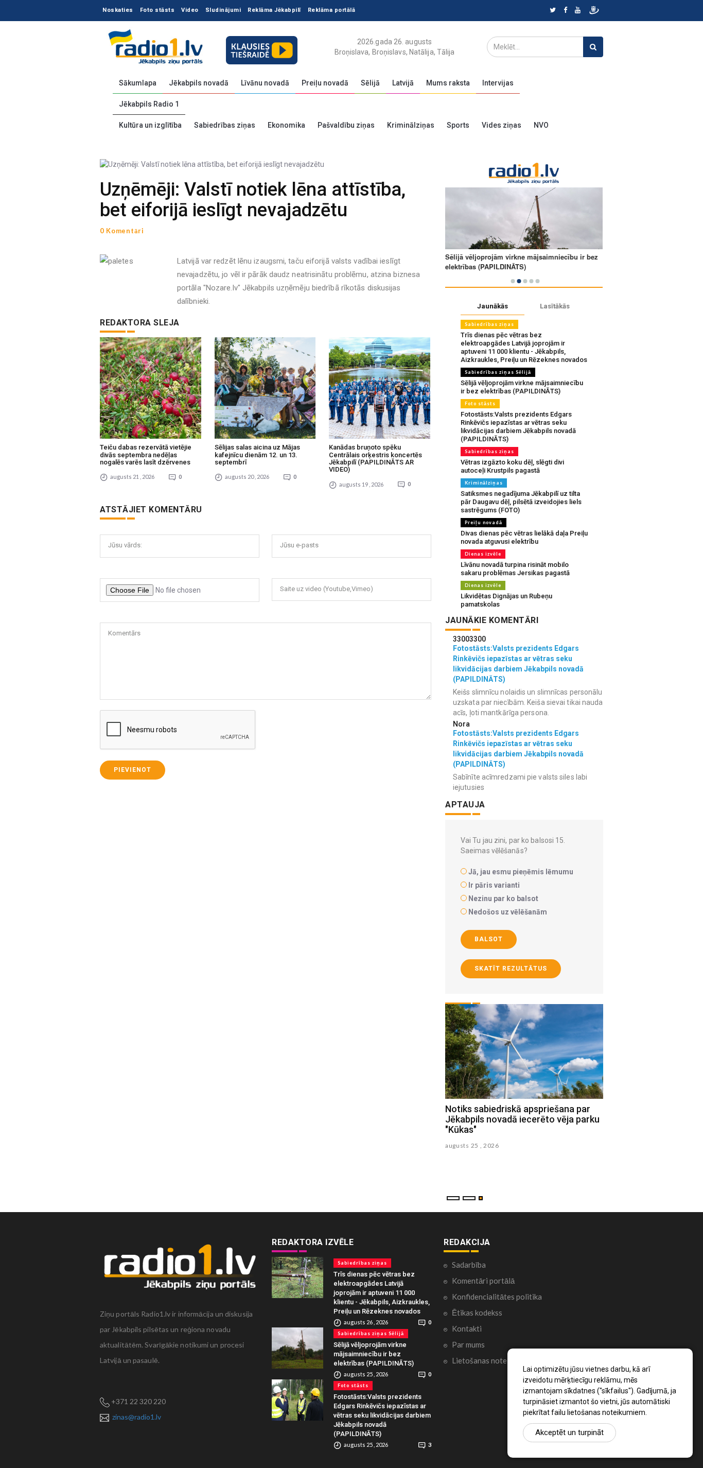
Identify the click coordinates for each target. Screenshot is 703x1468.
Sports (458, 125)
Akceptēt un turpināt (569, 1432)
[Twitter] (553, 11)
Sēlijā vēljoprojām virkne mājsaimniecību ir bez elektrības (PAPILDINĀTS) (522, 387)
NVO (541, 125)
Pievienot (132, 769)
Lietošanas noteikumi (488, 1360)
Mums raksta (448, 83)
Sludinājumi (223, 10)
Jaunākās (492, 306)
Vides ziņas (501, 125)
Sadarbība (469, 1264)
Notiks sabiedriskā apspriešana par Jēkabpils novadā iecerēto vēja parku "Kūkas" (522, 1119)
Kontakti (467, 1328)
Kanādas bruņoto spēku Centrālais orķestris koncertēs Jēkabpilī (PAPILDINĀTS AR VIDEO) (375, 458)
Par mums (468, 1344)
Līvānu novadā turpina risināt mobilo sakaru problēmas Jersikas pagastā (515, 569)
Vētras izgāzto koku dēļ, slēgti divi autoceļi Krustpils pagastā (512, 466)
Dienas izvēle (483, 554)
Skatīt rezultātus (510, 968)
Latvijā (403, 83)
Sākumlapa (137, 83)
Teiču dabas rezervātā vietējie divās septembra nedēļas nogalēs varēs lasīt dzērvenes (145, 454)
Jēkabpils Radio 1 (149, 104)
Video (190, 10)
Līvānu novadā (265, 83)
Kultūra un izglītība (150, 125)
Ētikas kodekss (477, 1312)
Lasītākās (555, 306)
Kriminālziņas (410, 125)
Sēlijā (370, 83)
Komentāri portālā (483, 1280)
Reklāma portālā (332, 10)
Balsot (488, 939)
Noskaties (117, 10)
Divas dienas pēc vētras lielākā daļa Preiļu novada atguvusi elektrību (524, 537)
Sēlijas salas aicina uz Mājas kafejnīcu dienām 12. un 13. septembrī (257, 454)
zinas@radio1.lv (136, 1416)
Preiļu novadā (325, 83)
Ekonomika (286, 125)
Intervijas (498, 83)
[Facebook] (565, 11)
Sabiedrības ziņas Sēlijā (498, 372)
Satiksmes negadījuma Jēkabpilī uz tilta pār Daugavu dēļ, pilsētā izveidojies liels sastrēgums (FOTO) (521, 502)
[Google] (578, 11)
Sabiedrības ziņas (224, 125)
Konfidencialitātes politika (497, 1296)
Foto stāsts (157, 10)
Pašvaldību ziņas (346, 125)
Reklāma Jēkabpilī (274, 10)
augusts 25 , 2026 (472, 1145)
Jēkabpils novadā (199, 83)
